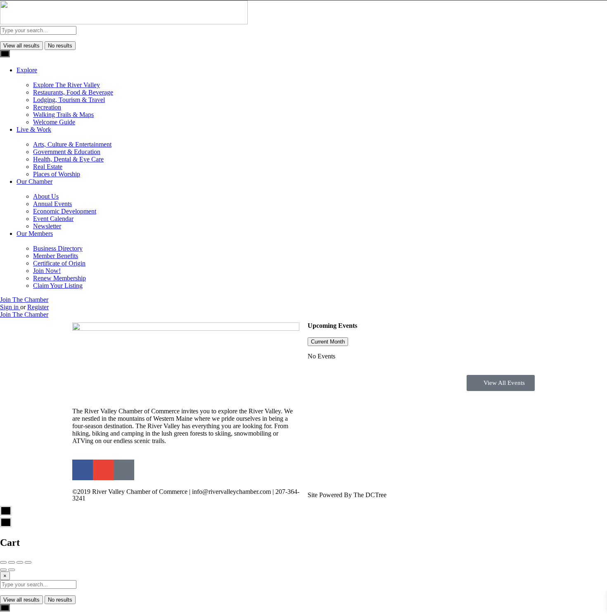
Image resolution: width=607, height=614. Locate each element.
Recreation (47, 107)
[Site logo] (124, 22)
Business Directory (58, 248)
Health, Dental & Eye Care (68, 159)
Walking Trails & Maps (63, 114)
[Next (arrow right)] (11, 570)
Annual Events (52, 203)
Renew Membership (59, 278)
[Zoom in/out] (28, 562)
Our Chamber (34, 181)
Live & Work (34, 129)
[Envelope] (103, 470)
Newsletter (47, 226)
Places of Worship (56, 174)
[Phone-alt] (124, 470)
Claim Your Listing (58, 285)
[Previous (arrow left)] (3, 570)
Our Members (35, 233)
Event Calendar (53, 218)
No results (60, 46)
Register (38, 307)
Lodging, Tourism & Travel (69, 99)
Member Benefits (55, 255)
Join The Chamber (24, 299)
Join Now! (47, 270)
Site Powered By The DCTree (347, 494)
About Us (46, 196)
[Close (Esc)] (3, 562)
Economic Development (64, 211)
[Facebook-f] (82, 470)
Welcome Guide (54, 122)
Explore (27, 69)
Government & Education (66, 151)
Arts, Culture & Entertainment (72, 144)
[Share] (11, 562)
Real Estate (47, 166)
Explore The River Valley (66, 84)
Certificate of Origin (59, 263)
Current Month (328, 342)
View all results (21, 46)
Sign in (10, 307)
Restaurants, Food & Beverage (73, 92)
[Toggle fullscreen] (20, 562)
